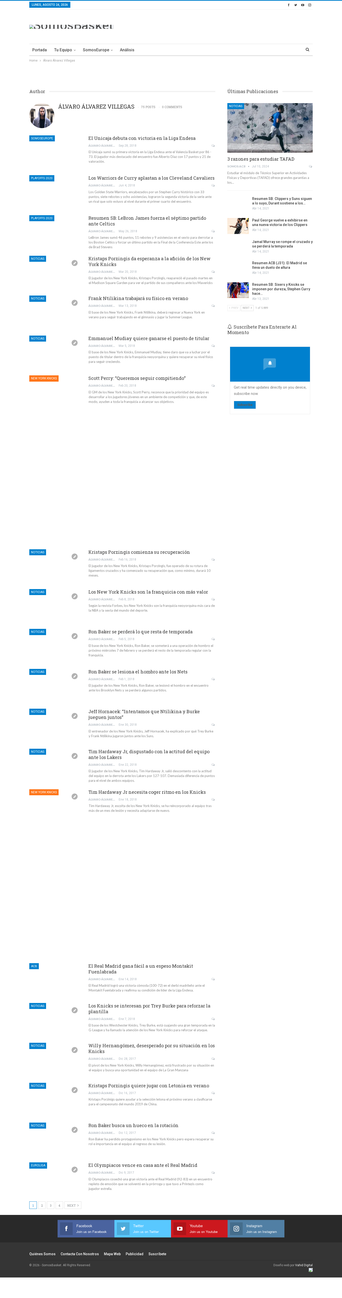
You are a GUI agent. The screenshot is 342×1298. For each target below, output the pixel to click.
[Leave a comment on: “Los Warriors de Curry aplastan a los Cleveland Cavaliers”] (213, 185)
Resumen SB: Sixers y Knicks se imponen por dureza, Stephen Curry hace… (281, 289)
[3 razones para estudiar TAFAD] (270, 128)
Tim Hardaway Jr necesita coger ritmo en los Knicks (147, 792)
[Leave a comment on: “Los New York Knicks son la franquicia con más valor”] (213, 599)
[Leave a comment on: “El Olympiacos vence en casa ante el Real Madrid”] (213, 1172)
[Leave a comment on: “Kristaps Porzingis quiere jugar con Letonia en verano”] (213, 1093)
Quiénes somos (42, 1254)
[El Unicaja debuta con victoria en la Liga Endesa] (55, 152)
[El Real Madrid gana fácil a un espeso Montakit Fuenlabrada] (55, 980)
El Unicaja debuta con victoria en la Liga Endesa (142, 138)
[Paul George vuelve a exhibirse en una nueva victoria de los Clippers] (238, 226)
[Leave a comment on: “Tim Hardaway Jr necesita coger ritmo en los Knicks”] (213, 799)
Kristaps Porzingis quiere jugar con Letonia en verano (148, 1086)
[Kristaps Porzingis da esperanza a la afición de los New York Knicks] (55, 272)
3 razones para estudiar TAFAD (260, 159)
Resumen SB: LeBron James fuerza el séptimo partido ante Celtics (147, 221)
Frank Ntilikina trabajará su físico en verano (138, 298)
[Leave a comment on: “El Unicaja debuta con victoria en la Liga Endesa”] (213, 145)
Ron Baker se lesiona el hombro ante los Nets (138, 672)
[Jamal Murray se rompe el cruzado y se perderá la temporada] (238, 247)
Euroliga (38, 1165)
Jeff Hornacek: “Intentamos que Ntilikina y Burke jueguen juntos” (144, 714)
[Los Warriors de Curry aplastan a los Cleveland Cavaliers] (55, 192)
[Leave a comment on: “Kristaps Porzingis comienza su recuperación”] (213, 559)
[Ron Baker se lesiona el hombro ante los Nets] (55, 685)
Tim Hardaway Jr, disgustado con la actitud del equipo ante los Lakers (149, 754)
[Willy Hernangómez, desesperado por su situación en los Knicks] (55, 1059)
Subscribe (244, 405)
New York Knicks (44, 378)
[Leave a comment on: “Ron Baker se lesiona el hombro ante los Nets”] (213, 679)
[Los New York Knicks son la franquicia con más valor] (55, 606)
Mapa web (112, 1254)
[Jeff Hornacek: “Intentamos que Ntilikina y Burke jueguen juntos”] (55, 725)
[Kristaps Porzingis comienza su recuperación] (55, 566)
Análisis (127, 50)
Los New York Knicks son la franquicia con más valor (148, 592)
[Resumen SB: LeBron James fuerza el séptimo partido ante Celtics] (55, 232)
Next (71, 1205)
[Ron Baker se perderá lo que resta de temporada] (55, 645)
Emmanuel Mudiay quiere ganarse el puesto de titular (148, 338)
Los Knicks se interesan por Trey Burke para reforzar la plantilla (149, 1008)
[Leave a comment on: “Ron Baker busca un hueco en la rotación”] (213, 1132)
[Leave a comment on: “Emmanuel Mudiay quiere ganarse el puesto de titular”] (213, 345)
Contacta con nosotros (80, 1254)
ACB (34, 966)
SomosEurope (96, 50)
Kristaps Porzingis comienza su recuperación (139, 552)
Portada (39, 50)
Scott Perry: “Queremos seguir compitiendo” (137, 378)
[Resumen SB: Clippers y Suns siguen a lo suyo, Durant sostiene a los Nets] (238, 204)
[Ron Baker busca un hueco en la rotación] (55, 1139)
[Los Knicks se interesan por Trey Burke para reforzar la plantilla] (55, 1019)
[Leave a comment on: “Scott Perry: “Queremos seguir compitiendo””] (213, 385)
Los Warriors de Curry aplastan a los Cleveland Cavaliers (151, 178)
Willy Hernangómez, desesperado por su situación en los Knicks (151, 1048)
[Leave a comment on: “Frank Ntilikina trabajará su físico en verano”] (213, 305)
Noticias (37, 259)
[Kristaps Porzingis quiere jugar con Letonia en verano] (55, 1099)
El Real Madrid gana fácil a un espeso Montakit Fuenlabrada (140, 969)
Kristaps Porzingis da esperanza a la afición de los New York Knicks (149, 261)
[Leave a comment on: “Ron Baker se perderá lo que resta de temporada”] (213, 639)
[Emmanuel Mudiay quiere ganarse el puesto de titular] (55, 352)
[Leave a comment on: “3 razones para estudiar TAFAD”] (311, 166)
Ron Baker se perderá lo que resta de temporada (140, 632)
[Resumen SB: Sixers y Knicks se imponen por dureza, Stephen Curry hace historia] (238, 290)
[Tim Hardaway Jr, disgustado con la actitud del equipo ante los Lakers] (55, 765)
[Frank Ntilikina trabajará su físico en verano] (55, 312)
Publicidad (134, 1254)
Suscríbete (157, 1254)
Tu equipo (63, 50)
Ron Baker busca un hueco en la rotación (133, 1125)
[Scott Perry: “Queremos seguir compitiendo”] (55, 392)
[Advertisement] (221, 26)
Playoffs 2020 (42, 178)
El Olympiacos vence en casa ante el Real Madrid (142, 1165)
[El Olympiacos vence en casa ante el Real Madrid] (55, 1179)
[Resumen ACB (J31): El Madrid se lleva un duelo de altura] (238, 269)
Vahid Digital (304, 1265)
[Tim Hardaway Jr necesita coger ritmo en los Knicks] (55, 806)
